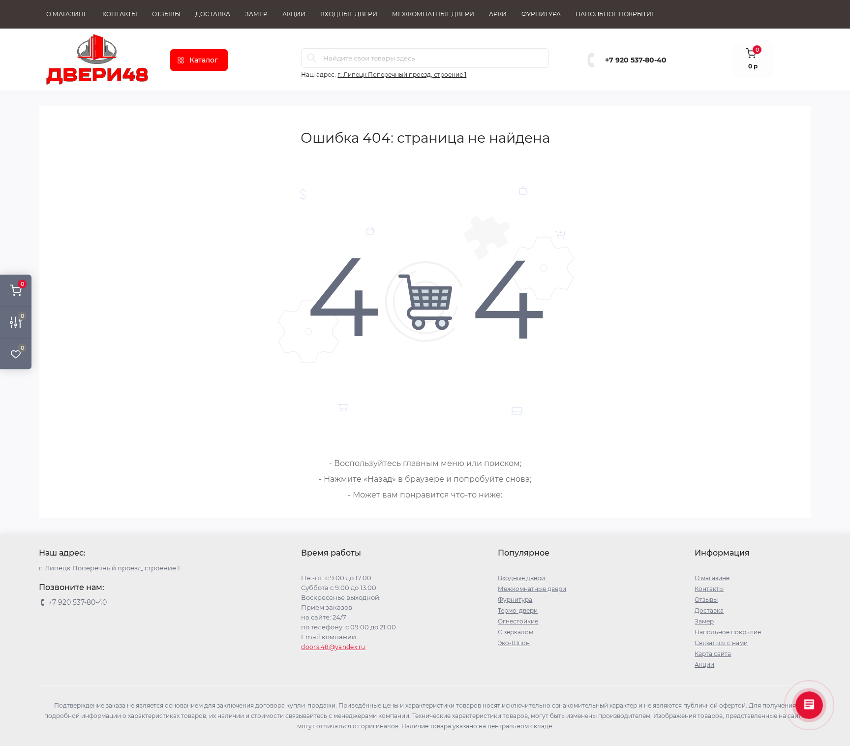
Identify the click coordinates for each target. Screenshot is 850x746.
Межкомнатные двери (433, 14)
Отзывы (166, 14)
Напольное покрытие (615, 14)
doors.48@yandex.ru (333, 647)
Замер (256, 14)
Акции (293, 14)
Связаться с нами (721, 643)
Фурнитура (541, 14)
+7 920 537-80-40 (636, 60)
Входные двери (348, 14)
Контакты (119, 14)
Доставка (212, 14)
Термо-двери (518, 610)
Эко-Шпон (514, 643)
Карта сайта (713, 653)
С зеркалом (515, 632)
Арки (498, 14)
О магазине (67, 14)
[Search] (312, 58)
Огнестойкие (518, 621)
